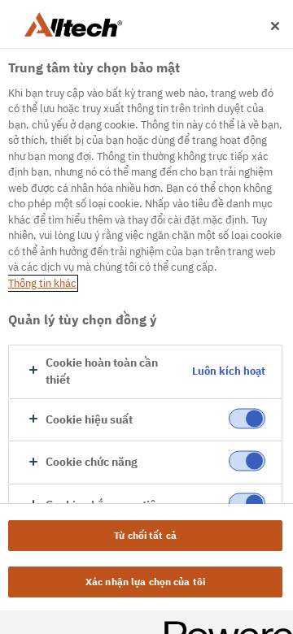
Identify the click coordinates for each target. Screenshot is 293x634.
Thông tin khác (42, 283)
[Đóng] (275, 26)
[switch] (247, 418)
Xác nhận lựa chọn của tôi (145, 581)
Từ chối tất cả (145, 535)
